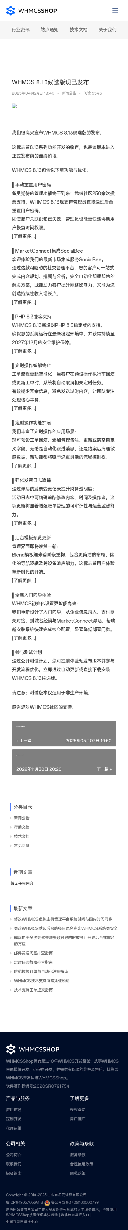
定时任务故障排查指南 (33, 962)
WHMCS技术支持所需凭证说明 (42, 981)
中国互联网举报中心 (22, 1222)
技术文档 (79, 30)
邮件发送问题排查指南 (33, 953)
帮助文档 (21, 827)
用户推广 (77, 1119)
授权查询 (77, 1109)
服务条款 (77, 1155)
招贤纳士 (13, 1173)
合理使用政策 (81, 1164)
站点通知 (49, 30)
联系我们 (13, 1164)
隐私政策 (77, 1173)
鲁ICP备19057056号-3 (24, 1203)
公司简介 (13, 1155)
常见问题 (21, 845)
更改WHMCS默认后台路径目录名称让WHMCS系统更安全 (66, 928)
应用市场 (13, 1109)
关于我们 (107, 30)
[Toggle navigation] (115, 10)
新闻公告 (69, 93)
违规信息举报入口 (75, 1215)
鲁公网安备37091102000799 (75, 1203)
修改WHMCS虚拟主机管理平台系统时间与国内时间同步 (63, 919)
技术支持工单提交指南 (33, 990)
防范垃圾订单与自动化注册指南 (41, 971)
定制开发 (13, 1119)
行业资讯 (20, 30)
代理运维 (13, 1128)
